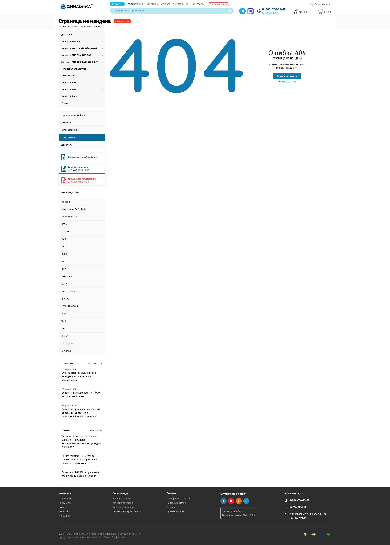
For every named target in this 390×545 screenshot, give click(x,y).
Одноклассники (239, 501)
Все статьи (96, 430)
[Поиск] (231, 11)
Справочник (135, 4)
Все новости (95, 363)
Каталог (117, 4)
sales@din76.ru (270, 12)
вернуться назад (289, 82)
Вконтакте (223, 501)
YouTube (231, 501)
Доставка (153, 4)
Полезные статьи (176, 502)
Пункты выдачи (175, 511)
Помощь (171, 493)
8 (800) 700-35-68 (274, 9)
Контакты (198, 4)
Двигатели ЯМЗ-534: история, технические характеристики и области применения (80, 460)
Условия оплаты (122, 498)
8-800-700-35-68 (299, 500)
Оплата (165, 4)
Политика (64, 511)
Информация (120, 493)
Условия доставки (123, 502)
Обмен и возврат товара (127, 511)
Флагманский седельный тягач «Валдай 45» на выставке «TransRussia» (79, 376)
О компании (180, 4)
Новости (63, 507)
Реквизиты (65, 502)
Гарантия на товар (123, 507)
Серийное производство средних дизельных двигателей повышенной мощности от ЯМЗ (81, 413)
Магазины (64, 515)
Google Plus (246, 501)
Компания (65, 493)
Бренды (171, 507)
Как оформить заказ (178, 498)
